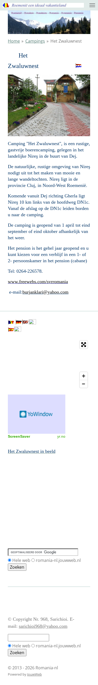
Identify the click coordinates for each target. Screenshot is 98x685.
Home (14, 41)
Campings (35, 41)
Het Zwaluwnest (66, 41)
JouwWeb (34, 674)
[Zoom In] (84, 376)
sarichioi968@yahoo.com (43, 626)
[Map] (49, 364)
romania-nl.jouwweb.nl (58, 560)
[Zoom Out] (84, 384)
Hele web (21, 560)
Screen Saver (36, 414)
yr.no (61, 436)
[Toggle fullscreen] (84, 345)
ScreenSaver (19, 436)
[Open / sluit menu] (92, 5)
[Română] (11, 323)
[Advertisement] (31, 478)
